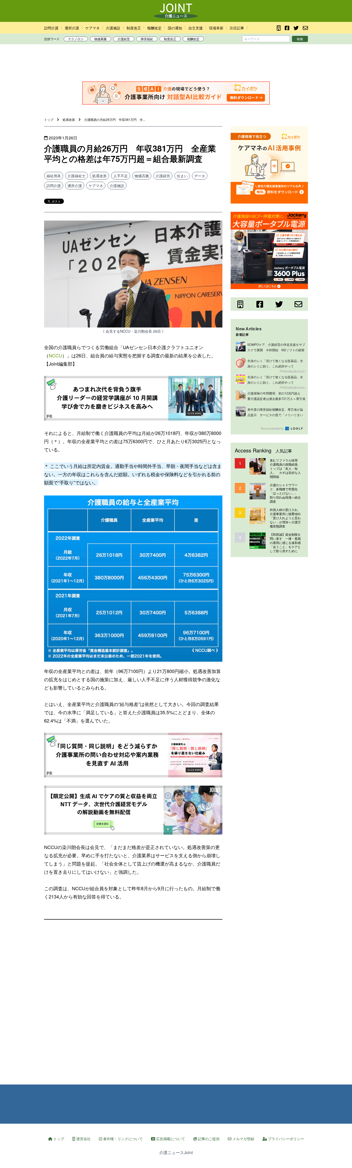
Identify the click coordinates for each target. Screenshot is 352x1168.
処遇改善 (99, 175)
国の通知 (175, 27)
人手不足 (120, 175)
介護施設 (113, 27)
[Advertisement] (176, 64)
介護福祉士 (77, 175)
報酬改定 (154, 27)
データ (199, 175)
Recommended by (272, 428)
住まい (182, 175)
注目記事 (237, 27)
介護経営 (124, 39)
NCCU (55, 355)
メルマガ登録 (242, 1138)
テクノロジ (75, 39)
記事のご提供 (208, 1138)
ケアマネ (92, 27)
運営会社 (83, 1138)
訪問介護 (51, 27)
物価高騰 (100, 39)
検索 (300, 39)
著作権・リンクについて (122, 1138)
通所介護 (72, 27)
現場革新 (216, 27)
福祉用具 (53, 175)
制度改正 (134, 27)
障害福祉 (147, 39)
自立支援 (195, 27)
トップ (58, 1138)
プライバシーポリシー (285, 1138)
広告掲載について (170, 1138)
